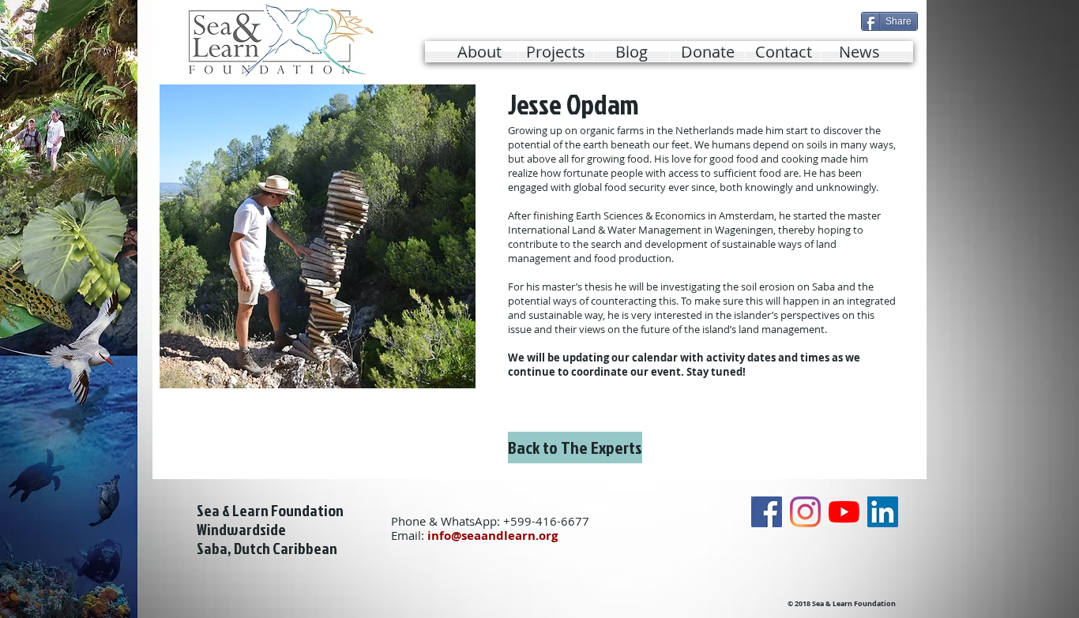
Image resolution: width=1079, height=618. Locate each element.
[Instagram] (805, 511)
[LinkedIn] (882, 511)
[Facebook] (766, 511)
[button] (555, 51)
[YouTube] (844, 511)
